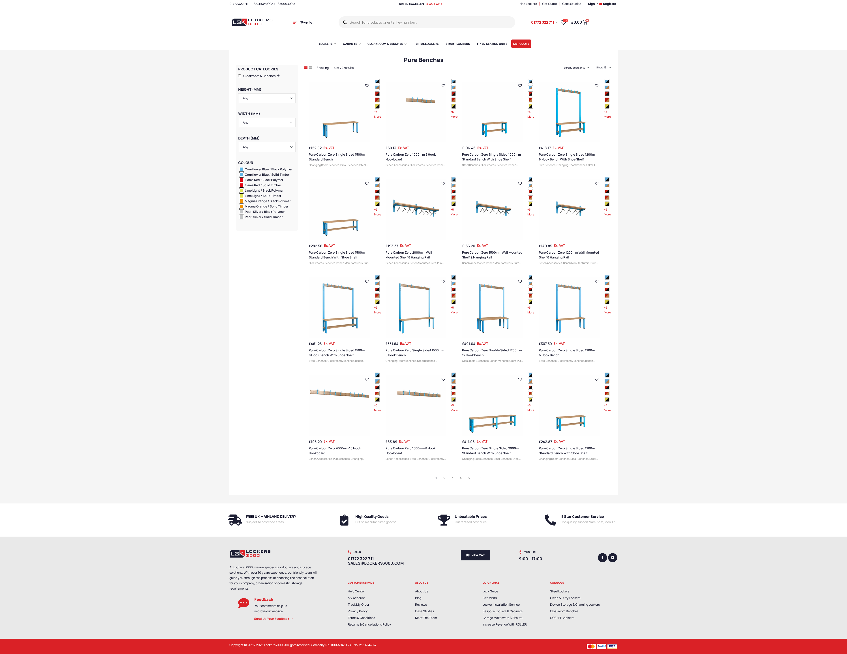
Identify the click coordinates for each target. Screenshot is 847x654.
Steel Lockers (559, 591)
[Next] (479, 478)
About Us (421, 591)
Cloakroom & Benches (423, 165)
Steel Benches (471, 165)
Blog (418, 598)
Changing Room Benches (324, 165)
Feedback (263, 599)
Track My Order (358, 604)
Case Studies (424, 611)
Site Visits (490, 598)
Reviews (421, 604)
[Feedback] (243, 603)
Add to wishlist (367, 86)
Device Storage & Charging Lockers (575, 604)
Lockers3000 (273, 645)
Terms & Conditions (361, 618)
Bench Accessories (397, 165)
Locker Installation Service (501, 604)
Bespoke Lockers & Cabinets (503, 611)
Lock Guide (490, 591)
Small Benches (349, 165)
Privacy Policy (358, 611)
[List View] (310, 68)
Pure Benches (547, 165)
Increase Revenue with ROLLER (505, 624)
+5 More (377, 114)
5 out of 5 (434, 4)
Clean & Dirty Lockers (565, 598)
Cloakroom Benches (564, 611)
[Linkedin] (612, 557)
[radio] (377, 81)
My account (356, 598)
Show (599, 67)
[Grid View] (306, 68)
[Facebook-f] (602, 557)
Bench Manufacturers (349, 263)
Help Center (356, 591)
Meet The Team (426, 618)
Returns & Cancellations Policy (369, 624)
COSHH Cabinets (562, 618)
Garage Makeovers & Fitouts (502, 618)
